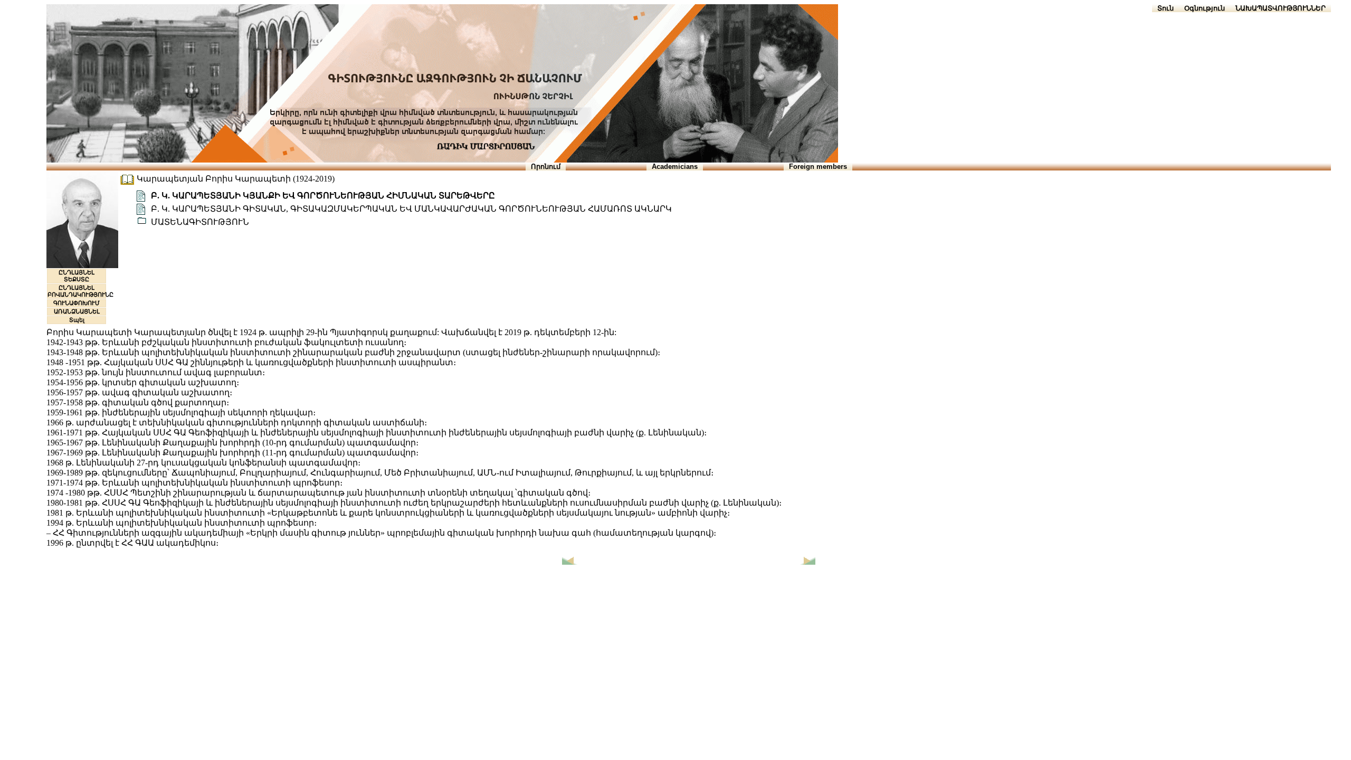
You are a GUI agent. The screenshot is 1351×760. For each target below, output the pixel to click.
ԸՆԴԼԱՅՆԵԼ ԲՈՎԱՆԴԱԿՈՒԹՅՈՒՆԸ (80, 291)
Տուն (1165, 8)
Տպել (76, 320)
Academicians (675, 166)
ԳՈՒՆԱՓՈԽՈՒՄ (76, 303)
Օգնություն (1204, 8)
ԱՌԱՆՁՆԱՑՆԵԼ (77, 311)
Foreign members (818, 166)
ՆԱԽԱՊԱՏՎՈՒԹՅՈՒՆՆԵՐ (1280, 8)
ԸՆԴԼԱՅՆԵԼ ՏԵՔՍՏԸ (76, 275)
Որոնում (545, 166)
